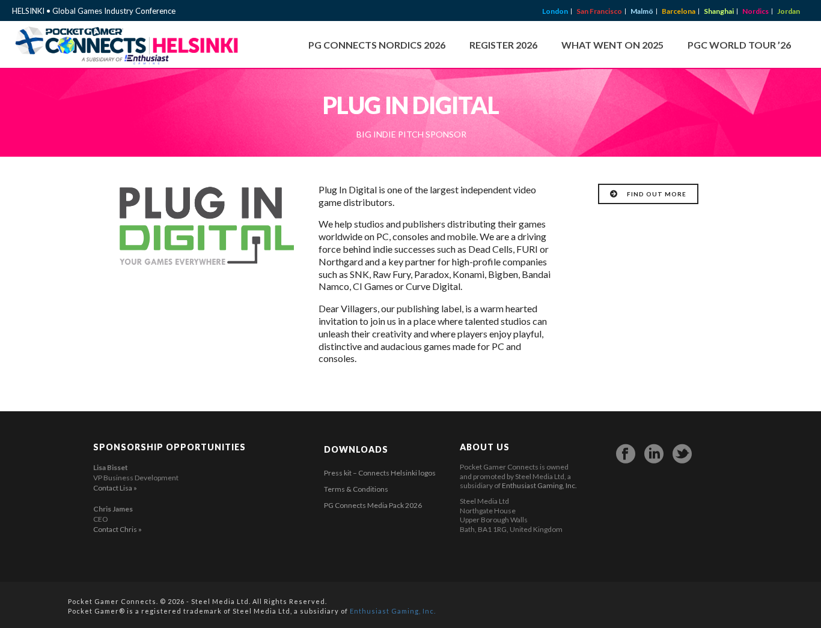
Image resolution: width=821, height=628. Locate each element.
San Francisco (599, 11)
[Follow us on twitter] (682, 453)
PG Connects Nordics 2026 (376, 44)
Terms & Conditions (356, 489)
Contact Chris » (117, 529)
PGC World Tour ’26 (739, 44)
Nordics (755, 11)
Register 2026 (503, 44)
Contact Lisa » (115, 487)
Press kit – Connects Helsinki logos (380, 472)
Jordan (788, 11)
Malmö (641, 11)
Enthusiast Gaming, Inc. (539, 485)
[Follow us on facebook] (625, 453)
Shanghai (719, 11)
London (555, 11)
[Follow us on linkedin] (654, 453)
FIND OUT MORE (656, 194)
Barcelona (678, 11)
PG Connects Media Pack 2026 (373, 505)
